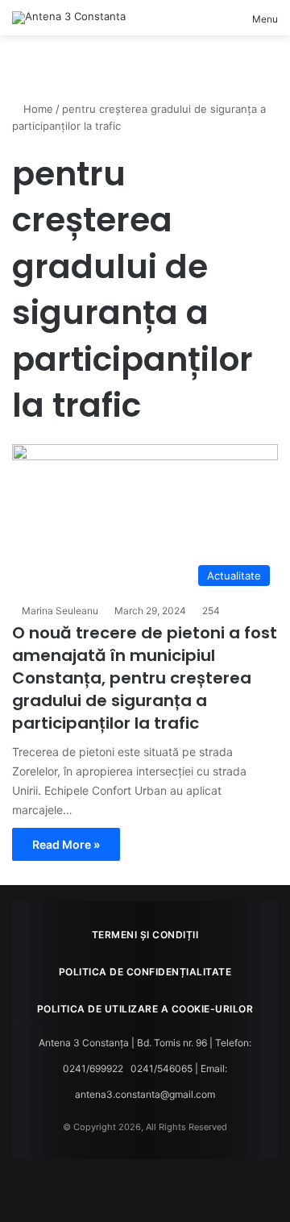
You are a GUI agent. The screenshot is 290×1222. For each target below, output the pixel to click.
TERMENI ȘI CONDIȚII (145, 935)
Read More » (66, 844)
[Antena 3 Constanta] (69, 17)
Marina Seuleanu (60, 611)
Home (36, 108)
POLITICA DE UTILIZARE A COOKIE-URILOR (145, 1009)
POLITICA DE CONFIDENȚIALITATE (145, 972)
